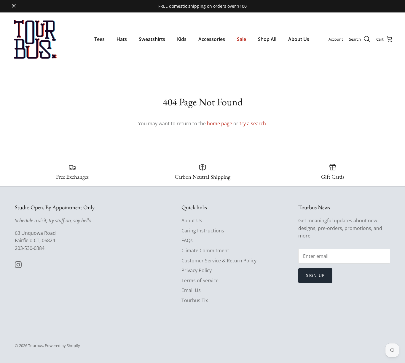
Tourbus (35, 345)
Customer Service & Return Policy (218, 260)
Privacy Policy (196, 270)
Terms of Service (200, 280)
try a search (253, 123)
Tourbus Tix (194, 300)
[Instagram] (14, 6)
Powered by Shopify (62, 345)
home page (219, 123)
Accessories (211, 39)
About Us (298, 39)
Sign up (315, 275)
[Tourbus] (35, 39)
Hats (122, 39)
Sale (241, 39)
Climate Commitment (205, 250)
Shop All (267, 39)
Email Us (191, 290)
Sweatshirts (152, 39)
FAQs (187, 240)
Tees (99, 39)
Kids (181, 39)
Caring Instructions (202, 230)
